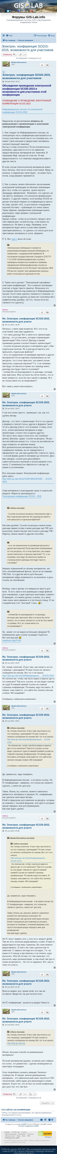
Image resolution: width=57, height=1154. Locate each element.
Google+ (36, 11)
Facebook (24, 11)
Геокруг (48, 1137)
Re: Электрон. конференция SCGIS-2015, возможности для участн (26, 320)
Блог (24, 1136)
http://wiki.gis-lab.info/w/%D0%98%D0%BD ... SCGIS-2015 (27, 480)
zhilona (5, 310)
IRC (29, 1136)
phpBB (23, 1124)
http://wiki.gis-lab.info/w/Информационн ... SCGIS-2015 (28, 675)
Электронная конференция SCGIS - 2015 (21, 496)
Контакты (21, 1134)
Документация (10, 1134)
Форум (8, 1136)
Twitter (12, 11)
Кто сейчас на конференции (16, 1110)
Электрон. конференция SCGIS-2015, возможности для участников (27, 48)
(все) (13, 1136)
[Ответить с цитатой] (47, 65)
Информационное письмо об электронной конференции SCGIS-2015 (22, 110)
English (46, 11)
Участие (30, 1134)
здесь (14, 239)
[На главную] (28, 4)
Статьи (24, 1132)
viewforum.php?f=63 (11, 640)
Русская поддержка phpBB (29, 1126)
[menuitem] (9, 35)
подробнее (38, 1153)
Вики (19, 1136)
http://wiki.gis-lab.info (16, 1043)
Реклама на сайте (12, 1138)
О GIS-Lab (16, 1132)
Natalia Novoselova (18, 62)
